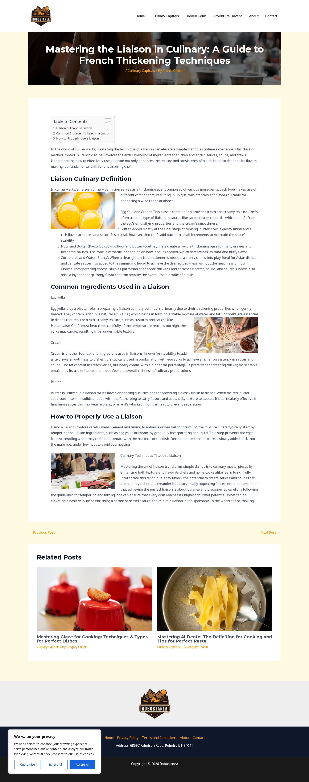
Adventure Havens (227, 16)
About (254, 16)
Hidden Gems (196, 16)
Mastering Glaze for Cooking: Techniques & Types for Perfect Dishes (92, 639)
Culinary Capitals (165, 16)
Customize (27, 764)
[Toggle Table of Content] (105, 121)
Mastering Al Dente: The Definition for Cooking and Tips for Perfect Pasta (214, 639)
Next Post (270, 532)
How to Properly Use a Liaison (77, 138)
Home (140, 16)
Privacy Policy (128, 737)
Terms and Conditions (159, 737)
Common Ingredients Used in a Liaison (83, 133)
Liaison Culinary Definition (74, 128)
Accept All (82, 764)
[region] (54, 751)
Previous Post (42, 532)
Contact (271, 16)
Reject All (55, 764)
